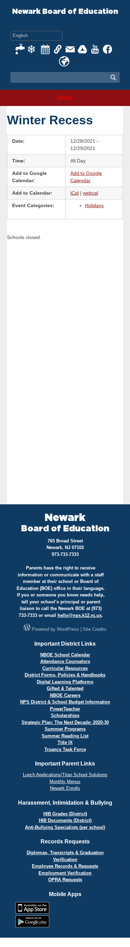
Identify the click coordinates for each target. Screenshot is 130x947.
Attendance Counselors (65, 661)
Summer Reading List (65, 735)
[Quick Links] (57, 49)
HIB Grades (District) (65, 813)
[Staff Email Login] (70, 49)
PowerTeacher (65, 708)
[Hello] (64, 61)
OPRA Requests (65, 879)
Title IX (65, 742)
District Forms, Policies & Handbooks (65, 675)
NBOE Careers (65, 695)
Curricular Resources (65, 668)
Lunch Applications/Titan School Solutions (65, 774)
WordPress (68, 629)
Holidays (94, 205)
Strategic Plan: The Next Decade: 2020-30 (65, 722)
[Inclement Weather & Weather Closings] (32, 49)
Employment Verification (65, 873)
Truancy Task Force (65, 749)
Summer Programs (65, 729)
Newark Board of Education (65, 11)
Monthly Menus (65, 781)
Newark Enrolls (65, 788)
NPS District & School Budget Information (65, 702)
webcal (90, 193)
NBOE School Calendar (65, 654)
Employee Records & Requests (65, 866)
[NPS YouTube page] (95, 49)
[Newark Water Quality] (20, 49)
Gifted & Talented (65, 688)
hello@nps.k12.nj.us (80, 615)
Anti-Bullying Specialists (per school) (65, 827)
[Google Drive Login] (82, 49)
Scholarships (65, 715)
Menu (65, 97)
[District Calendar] (45, 49)
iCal (74, 193)
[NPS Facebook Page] (107, 49)
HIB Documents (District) (65, 820)
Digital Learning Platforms (65, 681)
